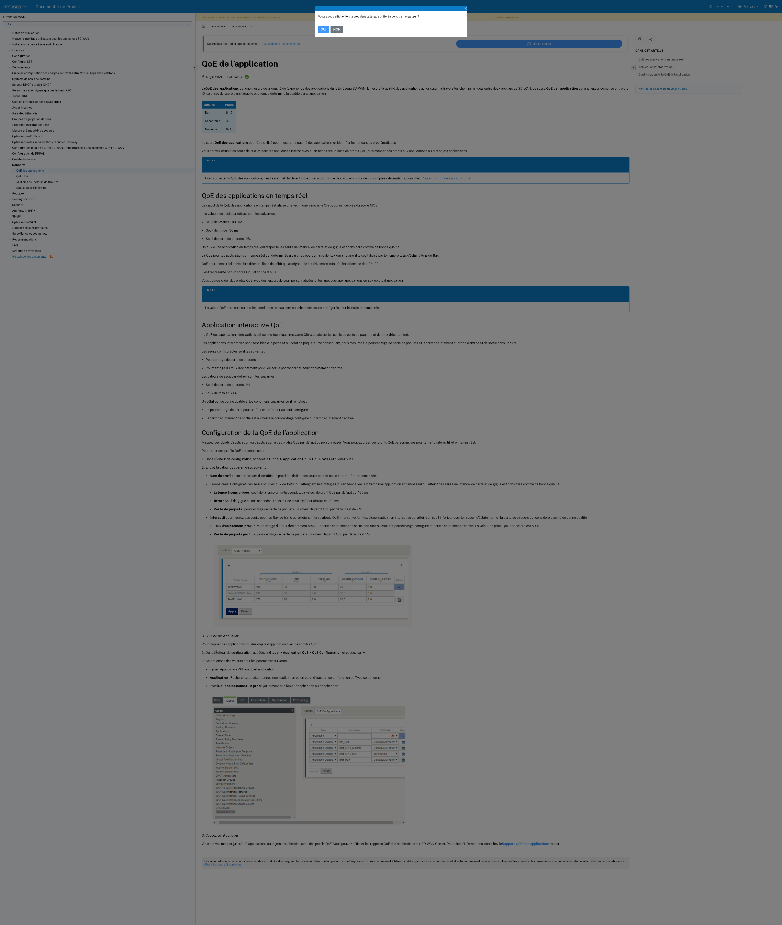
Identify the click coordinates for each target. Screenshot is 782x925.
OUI (323, 29)
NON (337, 29)
